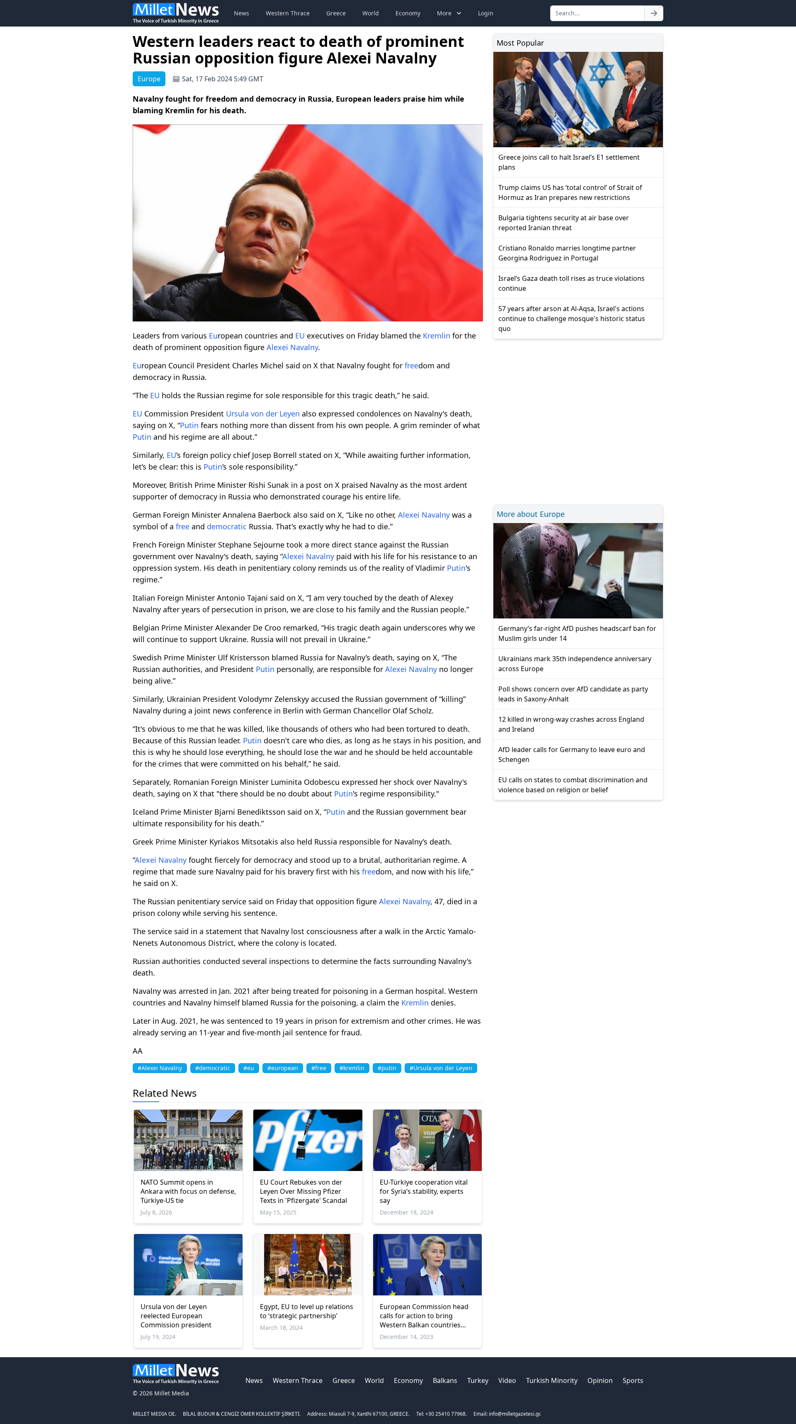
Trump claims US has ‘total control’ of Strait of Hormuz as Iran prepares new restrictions (570, 192)
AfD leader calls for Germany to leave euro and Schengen (571, 754)
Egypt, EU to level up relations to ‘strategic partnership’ (306, 1311)
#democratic (212, 1068)
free (411, 365)
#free (318, 1068)
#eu (248, 1068)
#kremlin (352, 1068)
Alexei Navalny (292, 347)
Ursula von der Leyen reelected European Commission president (176, 1315)
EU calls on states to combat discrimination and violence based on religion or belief (573, 784)
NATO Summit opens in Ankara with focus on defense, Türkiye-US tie (188, 1191)
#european (282, 1068)
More (444, 13)
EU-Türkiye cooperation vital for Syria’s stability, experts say (424, 1191)
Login (485, 13)
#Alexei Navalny (160, 1068)
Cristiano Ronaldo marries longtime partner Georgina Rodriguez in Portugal (567, 253)
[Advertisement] (578, 420)
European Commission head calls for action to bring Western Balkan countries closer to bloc (424, 1315)
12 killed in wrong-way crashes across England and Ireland (571, 724)
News (241, 13)
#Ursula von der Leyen (441, 1068)
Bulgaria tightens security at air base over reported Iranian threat (563, 222)
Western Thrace (288, 13)
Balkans (445, 1380)
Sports (633, 1380)
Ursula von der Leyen (263, 414)
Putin (189, 425)
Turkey (477, 1380)
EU (300, 336)
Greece (336, 13)
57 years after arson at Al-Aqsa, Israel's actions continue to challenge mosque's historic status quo (571, 318)
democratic (227, 526)
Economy (408, 13)
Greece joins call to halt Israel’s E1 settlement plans (569, 162)
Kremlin (436, 336)
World (370, 13)
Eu (213, 336)
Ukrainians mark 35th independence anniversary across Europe (574, 663)
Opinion (600, 1380)
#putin (387, 1068)
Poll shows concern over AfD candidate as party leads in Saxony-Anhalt (573, 693)
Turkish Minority (552, 1380)
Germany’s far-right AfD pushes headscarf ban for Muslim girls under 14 (577, 633)
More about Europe (531, 514)
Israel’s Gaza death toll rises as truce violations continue (571, 283)
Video (507, 1380)
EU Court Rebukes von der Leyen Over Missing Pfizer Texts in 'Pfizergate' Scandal (303, 1191)
